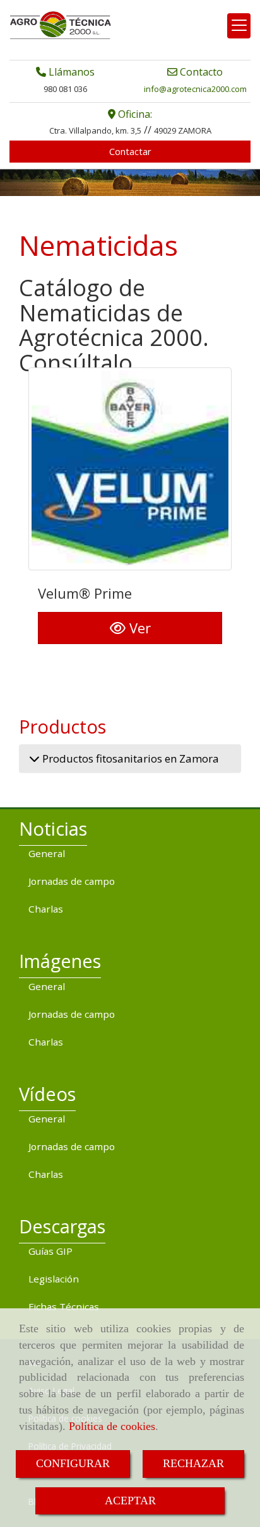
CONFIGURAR (73, 1463)
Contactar (130, 151)
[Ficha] (130, 469)
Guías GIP (50, 1251)
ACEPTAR (130, 1500)
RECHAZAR (193, 1463)
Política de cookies (112, 1426)
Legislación (53, 1278)
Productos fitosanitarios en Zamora (129, 758)
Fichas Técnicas (63, 1306)
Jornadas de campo (71, 881)
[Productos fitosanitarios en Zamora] (34, 758)
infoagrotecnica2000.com (195, 89)
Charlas (45, 908)
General (46, 853)
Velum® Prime (85, 593)
